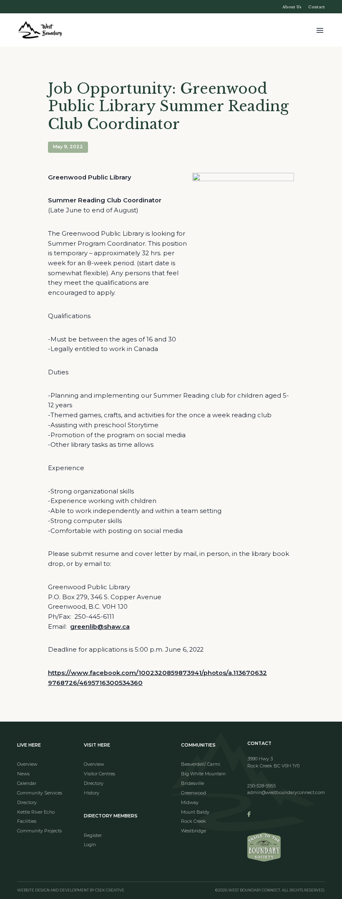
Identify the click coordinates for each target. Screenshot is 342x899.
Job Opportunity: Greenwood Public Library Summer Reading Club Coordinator (168, 106)
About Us (292, 7)
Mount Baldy (195, 812)
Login (90, 844)
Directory (27, 802)
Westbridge (193, 831)
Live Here (29, 745)
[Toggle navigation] (320, 30)
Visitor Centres (99, 774)
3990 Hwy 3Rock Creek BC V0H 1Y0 (273, 762)
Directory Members (111, 816)
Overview (27, 764)
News (23, 774)
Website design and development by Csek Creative (70, 890)
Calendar (26, 783)
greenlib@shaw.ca (100, 626)
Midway (190, 802)
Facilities (26, 821)
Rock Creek (193, 821)
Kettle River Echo (36, 812)
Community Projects (39, 831)
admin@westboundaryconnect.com (286, 792)
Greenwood (193, 793)
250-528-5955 (261, 786)
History (91, 793)
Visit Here (97, 745)
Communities (198, 745)
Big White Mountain (203, 774)
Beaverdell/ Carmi (200, 764)
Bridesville (192, 783)
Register (93, 835)
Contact (316, 7)
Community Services (39, 793)
